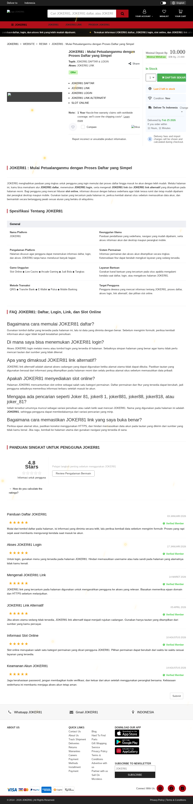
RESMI (43, 43)
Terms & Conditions (176, 800)
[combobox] (178, 3)
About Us (74, 735)
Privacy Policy (99, 751)
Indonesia (21, 3)
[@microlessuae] (160, 788)
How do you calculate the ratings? (25, 490)
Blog (94, 731)
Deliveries (74, 743)
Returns (73, 747)
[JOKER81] (15, 11)
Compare (91, 127)
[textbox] (178, 3)
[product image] (34, 96)
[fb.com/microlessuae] (171, 788)
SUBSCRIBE (135, 774)
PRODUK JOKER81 (99, 24)
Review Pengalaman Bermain (73, 473)
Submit (176, 695)
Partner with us (100, 771)
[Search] (122, 14)
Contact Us (75, 731)
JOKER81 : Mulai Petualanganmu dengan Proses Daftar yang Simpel (93, 43)
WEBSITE (29, 43)
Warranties (74, 751)
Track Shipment (77, 739)
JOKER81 (53, 24)
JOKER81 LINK (73, 24)
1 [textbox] (150, 77)
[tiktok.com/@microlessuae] (182, 788)
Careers (73, 755)
